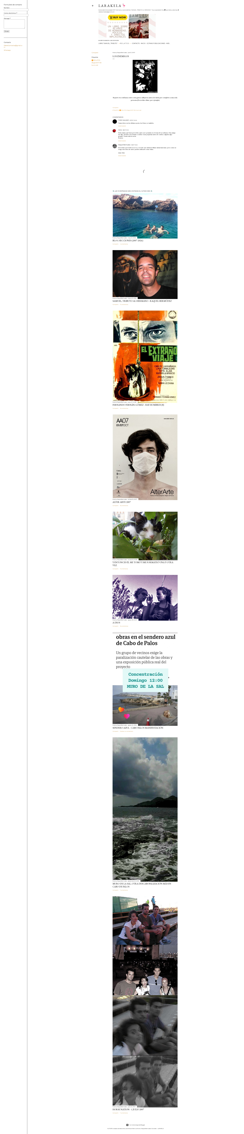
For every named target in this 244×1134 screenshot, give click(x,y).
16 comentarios (124, 408)
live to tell (95, 65)
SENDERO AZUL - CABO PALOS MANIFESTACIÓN (138, 727)
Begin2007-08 (96, 63)
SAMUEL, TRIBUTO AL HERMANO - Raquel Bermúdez (142, 300)
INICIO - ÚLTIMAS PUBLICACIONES (153, 43)
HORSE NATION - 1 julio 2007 (128, 1109)
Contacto (136, 43)
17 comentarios (124, 304)
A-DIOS (116, 622)
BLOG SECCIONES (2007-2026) (128, 240)
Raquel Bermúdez (124, 145)
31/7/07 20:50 (133, 120)
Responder (122, 126)
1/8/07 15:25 (134, 145)
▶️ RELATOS (96, 60)
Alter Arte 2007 (122, 502)
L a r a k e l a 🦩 (112, 5)
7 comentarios (124, 890)
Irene (120, 130)
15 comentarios (124, 505)
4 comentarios (124, 244)
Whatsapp (7, 50)
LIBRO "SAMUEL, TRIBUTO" (107, 43)
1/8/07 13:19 (126, 130)
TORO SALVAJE (123, 120)
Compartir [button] (95, 53)
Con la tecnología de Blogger (137, 1125)
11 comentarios (124, 568)
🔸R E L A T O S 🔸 (124, 43)
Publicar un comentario (126, 731)
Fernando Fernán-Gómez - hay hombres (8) (138, 404)
